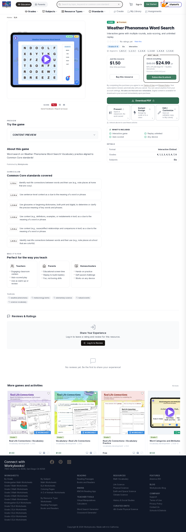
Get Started (151, 4)
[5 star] (118, 41)
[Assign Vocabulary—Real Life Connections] (91, 453)
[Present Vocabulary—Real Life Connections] (87, 453)
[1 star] (108, 41)
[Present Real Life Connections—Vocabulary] (40, 453)
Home (9, 17)
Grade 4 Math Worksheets (16, 496)
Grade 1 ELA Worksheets (15, 506)
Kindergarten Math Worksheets (18, 482)
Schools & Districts (158, 510)
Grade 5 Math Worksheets (16, 499)
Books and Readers (50, 508)
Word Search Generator (88, 509)
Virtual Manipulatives (86, 500)
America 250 (155, 479)
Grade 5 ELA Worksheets (15, 520)
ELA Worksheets (48, 486)
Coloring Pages (48, 489)
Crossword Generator (87, 512)
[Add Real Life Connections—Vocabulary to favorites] (48, 393)
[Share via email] (64, 105)
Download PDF (143, 100)
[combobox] (90, 4)
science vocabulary (18, 302)
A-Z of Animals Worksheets (53, 492)
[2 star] (110, 41)
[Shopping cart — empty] (131, 4)
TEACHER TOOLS (85, 497)
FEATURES (155, 475)
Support (153, 497)
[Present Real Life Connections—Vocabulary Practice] (134, 453)
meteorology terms (41, 298)
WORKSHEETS (11, 475)
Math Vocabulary (120, 479)
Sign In (139, 4)
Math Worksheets (48, 482)
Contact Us (154, 507)
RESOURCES (119, 475)
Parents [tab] (41, 4)
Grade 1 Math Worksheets (15, 486)
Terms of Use (149, 85)
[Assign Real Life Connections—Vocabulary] (44, 453)
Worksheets (46, 501)
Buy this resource (124, 77)
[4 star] (115, 41)
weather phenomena (19, 298)
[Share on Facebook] (60, 105)
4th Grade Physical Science (125, 509)
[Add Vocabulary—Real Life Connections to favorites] (95, 393)
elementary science (64, 298)
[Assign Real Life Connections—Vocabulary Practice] (137, 453)
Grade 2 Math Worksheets (16, 489)
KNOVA (80, 488)
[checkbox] (48, 453)
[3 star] (113, 41)
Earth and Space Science (124, 491)
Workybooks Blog (158, 488)
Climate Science (120, 495)
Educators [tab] (26, 4)
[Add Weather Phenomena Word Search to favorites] (97, 25)
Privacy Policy (164, 85)
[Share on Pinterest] (54, 104)
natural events (84, 298)
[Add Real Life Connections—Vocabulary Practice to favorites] (142, 393)
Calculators (82, 503)
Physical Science (121, 488)
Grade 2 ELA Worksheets (15, 509)
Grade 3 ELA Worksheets (15, 513)
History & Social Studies (124, 500)
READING (81, 475)
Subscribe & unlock (161, 77)
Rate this (138, 42)
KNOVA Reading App (86, 491)
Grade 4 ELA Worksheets (15, 516)
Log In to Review (95, 343)
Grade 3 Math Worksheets (16, 492)
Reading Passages (49, 505)
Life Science (118, 484)
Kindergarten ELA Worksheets (17, 503)
